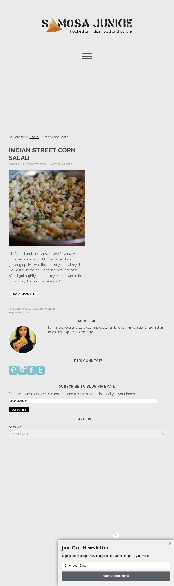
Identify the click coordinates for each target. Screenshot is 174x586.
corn (27, 312)
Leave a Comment (61, 164)
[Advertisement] (87, 98)
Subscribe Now (116, 576)
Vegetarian (50, 308)
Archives (15, 427)
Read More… (86, 332)
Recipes (27, 308)
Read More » (23, 293)
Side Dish (37, 308)
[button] (116, 547)
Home (34, 137)
